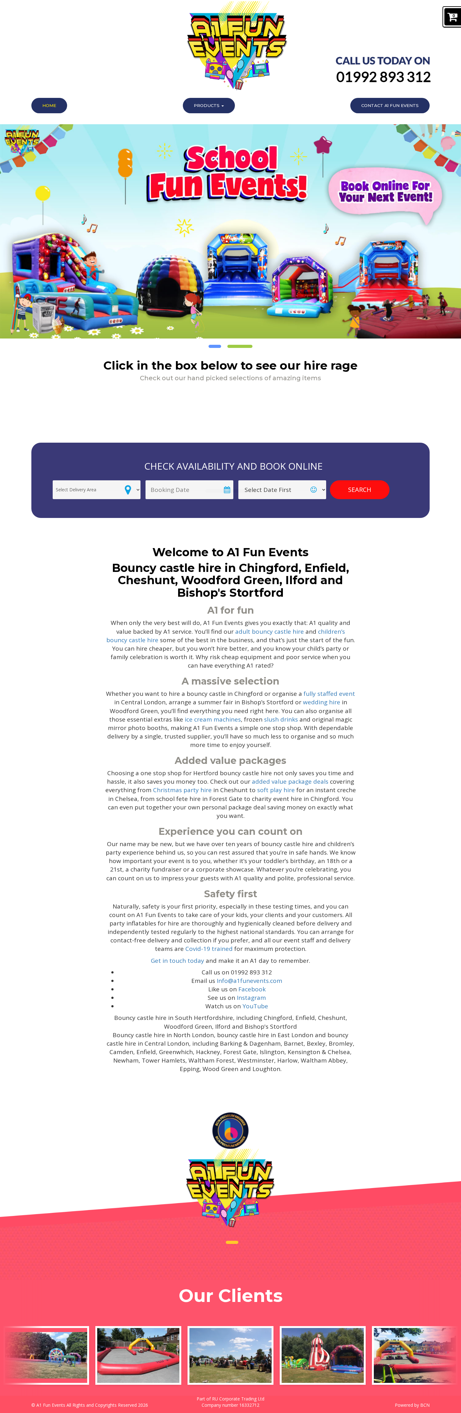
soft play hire (276, 790)
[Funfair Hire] (230, 1355)
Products (207, 105)
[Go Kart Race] (415, 1355)
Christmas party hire (182, 790)
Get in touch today (177, 961)
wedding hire (321, 702)
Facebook (252, 989)
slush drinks (281, 719)
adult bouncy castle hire (269, 631)
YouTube (255, 1006)
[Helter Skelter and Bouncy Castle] (323, 1355)
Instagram (251, 998)
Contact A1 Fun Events (390, 105)
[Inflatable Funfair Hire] (46, 1355)
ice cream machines (212, 719)
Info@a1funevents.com (249, 981)
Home (49, 105)
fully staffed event (329, 694)
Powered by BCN (412, 1405)
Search (359, 489)
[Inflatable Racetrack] (138, 1355)
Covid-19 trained (209, 949)
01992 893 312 (383, 76)
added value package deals (290, 781)
